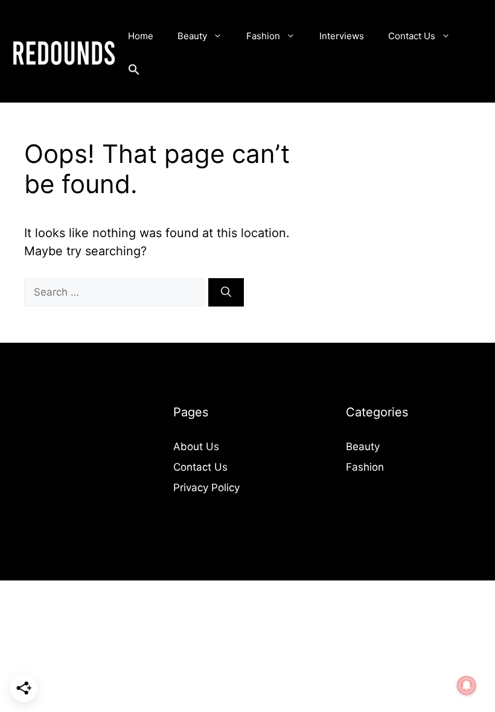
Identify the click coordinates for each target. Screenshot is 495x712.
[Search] (226, 292)
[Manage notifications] (466, 685)
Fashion (263, 36)
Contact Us (411, 36)
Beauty (192, 36)
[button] (134, 72)
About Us (196, 446)
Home (140, 36)
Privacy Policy (206, 488)
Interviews (341, 36)
